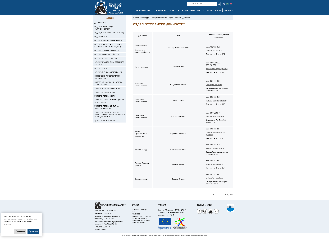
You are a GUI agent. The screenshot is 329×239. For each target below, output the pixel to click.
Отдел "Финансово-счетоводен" (108, 72)
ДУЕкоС (183, 210)
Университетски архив (104, 92)
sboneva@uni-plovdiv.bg (214, 164)
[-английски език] (231, 3)
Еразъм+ (161, 210)
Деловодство (100, 23)
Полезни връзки (138, 222)
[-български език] (227, 3)
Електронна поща (139, 209)
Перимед (169, 210)
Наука (218, 10)
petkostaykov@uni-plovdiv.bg (216, 101)
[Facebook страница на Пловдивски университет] (199, 211)
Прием (184, 10)
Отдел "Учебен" (100, 68)
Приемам (33, 231)
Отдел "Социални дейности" (106, 50)
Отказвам (20, 231)
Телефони (136, 214)
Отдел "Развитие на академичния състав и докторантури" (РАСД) (109, 46)
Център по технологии (104, 121)
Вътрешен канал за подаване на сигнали (141, 219)
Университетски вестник (105, 96)
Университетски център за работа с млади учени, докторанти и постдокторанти (109, 114)
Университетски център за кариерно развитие (106, 107)
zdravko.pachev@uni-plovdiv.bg (217, 69)
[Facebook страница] (204, 211)
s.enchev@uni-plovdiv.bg (215, 117)
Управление (160, 10)
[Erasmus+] (226, 208)
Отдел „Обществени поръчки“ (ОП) (109, 33)
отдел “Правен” (100, 37)
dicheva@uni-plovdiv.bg (214, 178)
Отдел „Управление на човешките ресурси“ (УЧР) (109, 63)
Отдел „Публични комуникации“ (108, 40)
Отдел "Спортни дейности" (106, 58)
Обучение (195, 10)
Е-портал (228, 10)
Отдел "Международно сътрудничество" (104, 28)
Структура (174, 10)
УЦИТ (172, 215)
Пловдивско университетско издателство (107, 77)
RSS (133, 212)
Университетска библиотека (107, 88)
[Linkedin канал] (216, 211)
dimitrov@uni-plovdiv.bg (214, 50)
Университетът (144, 10)
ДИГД (177, 210)
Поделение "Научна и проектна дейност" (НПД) (108, 83)
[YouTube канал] (210, 211)
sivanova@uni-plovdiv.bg (215, 148)
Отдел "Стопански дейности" (107, 54)
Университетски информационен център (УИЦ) (109, 101)
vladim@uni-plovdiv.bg (214, 85)
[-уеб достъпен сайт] (224, 3)
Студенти (208, 10)
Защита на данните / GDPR (142, 216)
